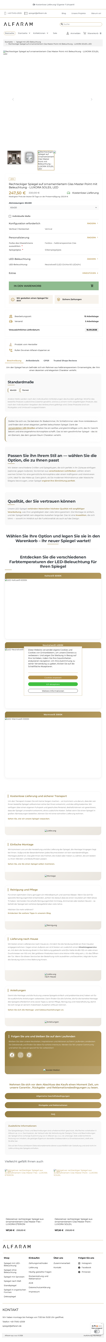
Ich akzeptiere (53, 684)
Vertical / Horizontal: (19, 229)
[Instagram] (20, 1055)
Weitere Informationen (53, 691)
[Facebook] (12, 1055)
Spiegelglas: (15, 250)
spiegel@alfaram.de (11, 1326)
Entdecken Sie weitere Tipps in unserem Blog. (29, 913)
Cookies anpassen (53, 677)
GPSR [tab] (46, 360)
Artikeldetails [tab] (32, 360)
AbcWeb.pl (97, 1335)
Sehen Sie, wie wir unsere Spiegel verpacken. (29, 819)
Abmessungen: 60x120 (20, 203)
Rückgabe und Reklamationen (53, 1105)
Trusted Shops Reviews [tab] (65, 360)
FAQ (53, 1114)
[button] (73, 33)
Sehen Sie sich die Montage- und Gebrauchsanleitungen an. (36, 1010)
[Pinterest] (29, 1055)
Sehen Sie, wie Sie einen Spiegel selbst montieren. (31, 864)
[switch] (97, 1331)
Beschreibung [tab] (14, 360)
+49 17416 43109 (17, 1321)
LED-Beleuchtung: (18, 264)
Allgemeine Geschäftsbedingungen (53, 1096)
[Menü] (101, 1324)
